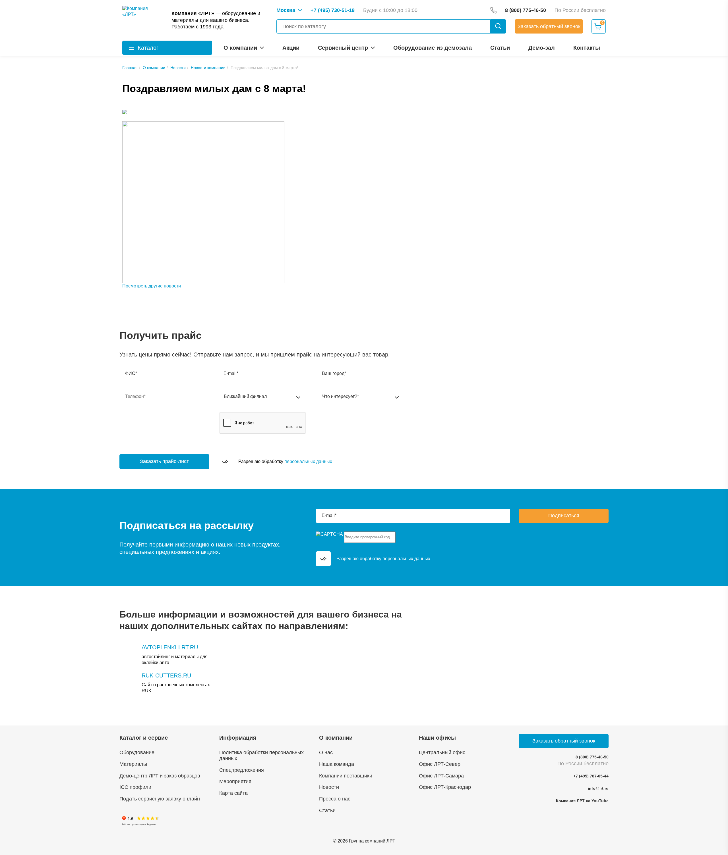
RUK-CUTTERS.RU (166, 675)
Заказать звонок (549, 26)
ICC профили (135, 787)
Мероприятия (235, 781)
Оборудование (136, 752)
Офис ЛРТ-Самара (441, 776)
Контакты (586, 48)
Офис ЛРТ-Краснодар (445, 787)
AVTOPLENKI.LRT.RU (170, 647)
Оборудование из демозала (432, 48)
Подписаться (563, 515)
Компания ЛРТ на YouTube (582, 800)
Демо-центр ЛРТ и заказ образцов (159, 776)
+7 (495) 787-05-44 (591, 776)
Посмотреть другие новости (151, 285)
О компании (240, 48)
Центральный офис (442, 752)
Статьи (500, 48)
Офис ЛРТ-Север (439, 764)
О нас (326, 752)
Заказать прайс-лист (164, 461)
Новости (329, 787)
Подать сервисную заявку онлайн (159, 799)
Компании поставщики (345, 776)
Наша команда (336, 764)
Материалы (133, 764)
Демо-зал (541, 48)
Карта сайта (233, 793)
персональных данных (308, 461)
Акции (290, 48)
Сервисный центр (343, 48)
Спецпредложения (241, 770)
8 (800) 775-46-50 (592, 757)
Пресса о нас (334, 799)
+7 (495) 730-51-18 (333, 10)
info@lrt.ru (598, 788)
